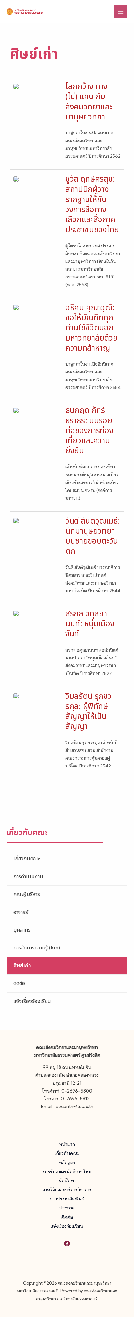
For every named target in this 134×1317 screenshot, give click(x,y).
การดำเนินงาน (28, 876)
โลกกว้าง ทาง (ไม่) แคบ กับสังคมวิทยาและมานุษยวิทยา (88, 102)
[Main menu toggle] (120, 11)
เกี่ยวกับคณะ (26, 859)
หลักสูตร (67, 1162)
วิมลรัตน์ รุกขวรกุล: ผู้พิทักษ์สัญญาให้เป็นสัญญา (88, 712)
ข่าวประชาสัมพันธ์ (67, 1199)
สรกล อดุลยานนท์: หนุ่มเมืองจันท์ (89, 624)
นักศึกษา (67, 1181)
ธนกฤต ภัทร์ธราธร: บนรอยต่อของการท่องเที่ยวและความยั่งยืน (89, 431)
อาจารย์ (20, 912)
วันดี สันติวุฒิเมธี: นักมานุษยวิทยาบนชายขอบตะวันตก (92, 537)
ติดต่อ (19, 983)
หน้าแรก (67, 1144)
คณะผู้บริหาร (26, 894)
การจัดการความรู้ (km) (36, 948)
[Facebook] (67, 1243)
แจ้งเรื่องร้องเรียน (32, 1001)
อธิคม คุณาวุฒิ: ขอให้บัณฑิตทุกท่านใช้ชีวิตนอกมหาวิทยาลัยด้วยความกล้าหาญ (91, 328)
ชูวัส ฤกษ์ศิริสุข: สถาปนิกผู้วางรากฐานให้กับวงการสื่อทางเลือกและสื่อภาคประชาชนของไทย (92, 205)
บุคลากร (22, 930)
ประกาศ (67, 1208)
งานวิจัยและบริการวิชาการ (67, 1190)
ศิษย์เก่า (22, 966)
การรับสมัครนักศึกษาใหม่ (67, 1172)
